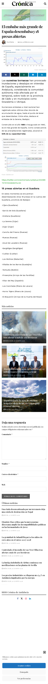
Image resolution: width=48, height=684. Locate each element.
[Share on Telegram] (33, 75)
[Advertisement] (24, 629)
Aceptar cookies (24, 665)
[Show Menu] (3, 3)
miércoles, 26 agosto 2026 (15, 341)
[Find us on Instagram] (26, 598)
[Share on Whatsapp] (24, 75)
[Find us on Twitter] (22, 598)
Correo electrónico (10, 474)
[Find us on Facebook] (17, 598)
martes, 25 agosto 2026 (13, 409)
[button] (44, 652)
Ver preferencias (24, 678)
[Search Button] (45, 3)
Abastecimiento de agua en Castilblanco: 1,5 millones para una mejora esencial (23, 370)
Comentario (7, 434)
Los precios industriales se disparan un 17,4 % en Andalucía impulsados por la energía (23, 576)
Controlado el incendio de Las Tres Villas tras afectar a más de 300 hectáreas (22, 336)
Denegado (24, 672)
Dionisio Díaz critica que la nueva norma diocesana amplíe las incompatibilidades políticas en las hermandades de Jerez (24, 524)
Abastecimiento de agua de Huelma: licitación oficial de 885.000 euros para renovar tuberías (21, 403)
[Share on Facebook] (6, 75)
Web (3, 485)
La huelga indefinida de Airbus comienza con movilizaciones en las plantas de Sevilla (22, 563)
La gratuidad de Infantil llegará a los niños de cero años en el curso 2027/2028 (22, 538)
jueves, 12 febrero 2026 (25, 42)
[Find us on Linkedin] (30, 598)
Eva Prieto (10, 42)
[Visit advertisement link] (24, 16)
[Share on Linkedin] (42, 75)
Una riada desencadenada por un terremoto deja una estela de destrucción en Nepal (23, 510)
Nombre (6, 464)
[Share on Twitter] (15, 75)
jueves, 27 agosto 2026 (11, 515)
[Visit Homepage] (24, 3)
